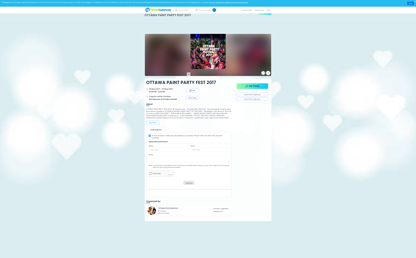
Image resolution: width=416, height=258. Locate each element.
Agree (410, 3)
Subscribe (189, 183)
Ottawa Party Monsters (168, 208)
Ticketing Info (154, 130)
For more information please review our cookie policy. (228, 2)
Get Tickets (254, 85)
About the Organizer (252, 94)
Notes (151, 154)
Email (193, 146)
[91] (158, 9)
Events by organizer (252, 99)
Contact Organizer (220, 209)
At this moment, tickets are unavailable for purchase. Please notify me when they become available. (187, 136)
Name (151, 146)
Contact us (217, 211)
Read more (153, 122)
